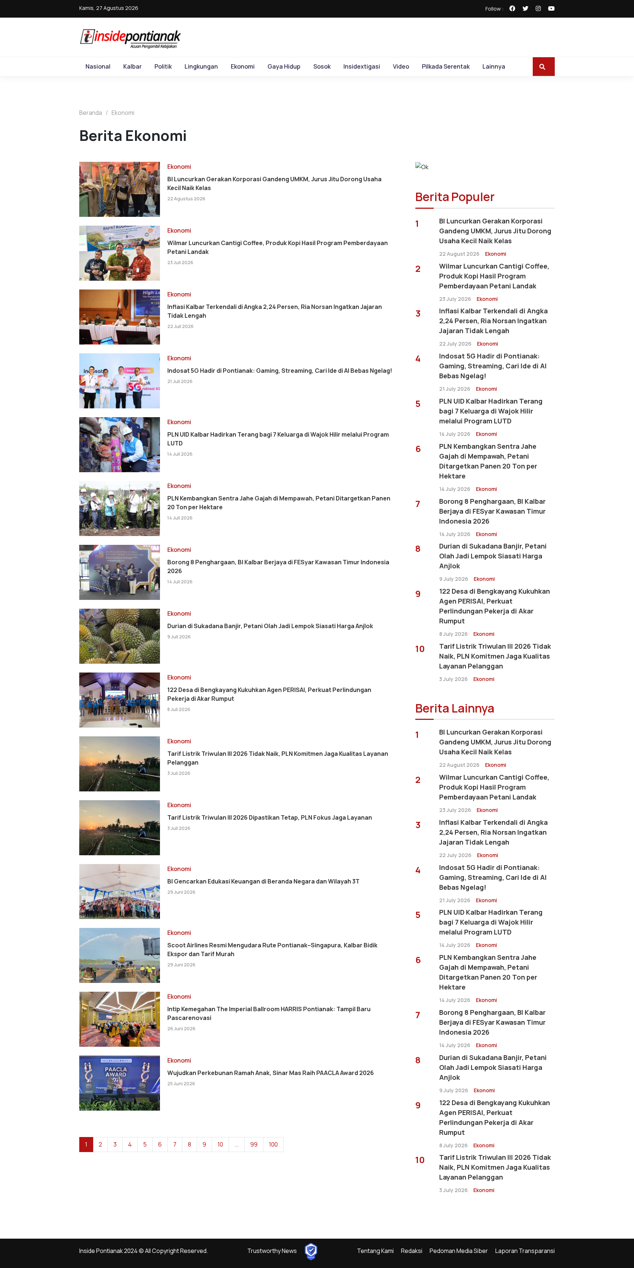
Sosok (322, 66)
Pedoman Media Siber (459, 1251)
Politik (163, 66)
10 (220, 1144)
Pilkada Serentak (446, 66)
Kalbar (132, 66)
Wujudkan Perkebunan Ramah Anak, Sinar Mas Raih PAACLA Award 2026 (270, 1073)
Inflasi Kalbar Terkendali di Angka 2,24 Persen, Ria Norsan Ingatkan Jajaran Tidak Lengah (274, 311)
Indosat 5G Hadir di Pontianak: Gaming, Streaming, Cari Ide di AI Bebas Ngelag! (279, 371)
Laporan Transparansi (525, 1251)
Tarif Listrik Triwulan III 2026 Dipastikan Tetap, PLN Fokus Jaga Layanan (269, 817)
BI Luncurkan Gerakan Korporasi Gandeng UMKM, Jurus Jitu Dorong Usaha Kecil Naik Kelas (274, 183)
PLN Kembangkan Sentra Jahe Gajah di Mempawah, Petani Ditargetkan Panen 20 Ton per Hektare (278, 502)
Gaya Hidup (283, 66)
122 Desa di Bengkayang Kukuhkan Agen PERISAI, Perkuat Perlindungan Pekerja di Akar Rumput (269, 694)
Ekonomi (243, 66)
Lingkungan (201, 66)
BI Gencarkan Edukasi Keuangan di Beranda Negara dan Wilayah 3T (263, 881)
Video (401, 66)
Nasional (97, 66)
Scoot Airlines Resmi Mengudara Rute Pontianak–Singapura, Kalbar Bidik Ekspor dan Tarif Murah (272, 949)
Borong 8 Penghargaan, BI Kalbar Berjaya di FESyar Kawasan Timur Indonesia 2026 (278, 566)
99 (254, 1144)
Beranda (90, 113)
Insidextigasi (361, 66)
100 (273, 1144)
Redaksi (411, 1251)
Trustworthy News (272, 1251)
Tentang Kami (375, 1251)
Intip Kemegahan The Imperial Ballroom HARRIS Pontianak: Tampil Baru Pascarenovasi (269, 1013)
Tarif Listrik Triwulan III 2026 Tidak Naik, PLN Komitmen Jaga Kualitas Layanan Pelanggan (277, 758)
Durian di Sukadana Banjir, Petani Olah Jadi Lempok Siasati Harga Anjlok (270, 626)
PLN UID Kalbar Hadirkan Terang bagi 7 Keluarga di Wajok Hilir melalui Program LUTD (278, 438)
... (236, 1144)
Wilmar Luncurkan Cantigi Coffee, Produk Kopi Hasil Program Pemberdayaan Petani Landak (277, 247)
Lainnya (493, 66)
